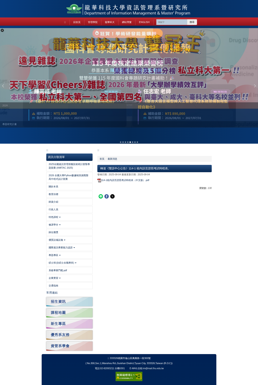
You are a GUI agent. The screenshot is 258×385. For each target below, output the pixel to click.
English (144, 22)
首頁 (102, 159)
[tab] (120, 142)
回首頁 (76, 22)
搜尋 (192, 22)
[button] (2, 30)
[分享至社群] (101, 196)
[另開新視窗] (69, 301)
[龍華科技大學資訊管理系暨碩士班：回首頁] (129, 10)
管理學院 (92, 22)
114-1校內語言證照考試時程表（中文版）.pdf (125, 180)
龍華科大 (110, 22)
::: (65, 22)
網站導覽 (127, 22)
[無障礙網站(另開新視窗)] (129, 376)
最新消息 (112, 159)
